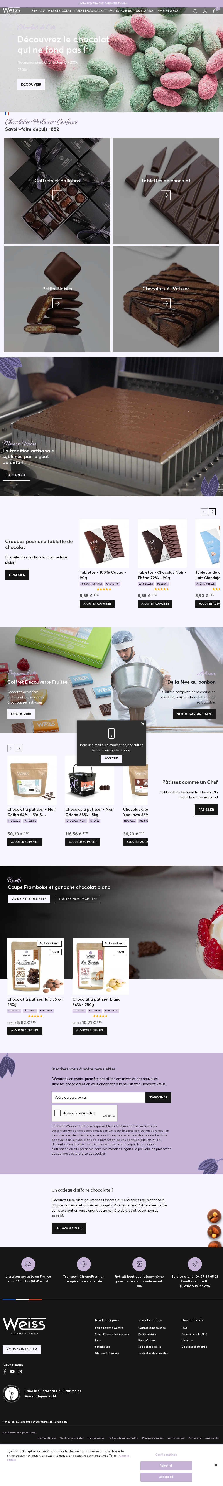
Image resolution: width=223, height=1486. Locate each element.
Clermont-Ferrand (107, 1353)
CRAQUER (17, 575)
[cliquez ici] (148, 1139)
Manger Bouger (96, 1438)
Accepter (111, 758)
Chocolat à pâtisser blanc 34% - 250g (96, 1002)
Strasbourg (102, 1347)
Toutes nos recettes (77, 899)
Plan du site (194, 1438)
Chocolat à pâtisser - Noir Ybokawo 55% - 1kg (147, 812)
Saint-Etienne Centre (109, 1328)
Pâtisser (206, 810)
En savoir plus (69, 1228)
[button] (195, 10)
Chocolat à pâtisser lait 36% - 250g (35, 1002)
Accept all (166, 1477)
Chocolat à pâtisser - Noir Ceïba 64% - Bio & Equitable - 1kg (31, 813)
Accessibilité (212, 1438)
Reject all (166, 1465)
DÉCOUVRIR (31, 84)
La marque (16, 475)
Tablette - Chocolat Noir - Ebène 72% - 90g (162, 575)
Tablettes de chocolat (153, 1353)
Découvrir (21, 714)
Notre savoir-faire (194, 714)
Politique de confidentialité (123, 1438)
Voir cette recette (29, 899)
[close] (216, 1465)
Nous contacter (21, 1349)
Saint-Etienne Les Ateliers (112, 1334)
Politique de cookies (152, 1438)
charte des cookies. (92, 1153)
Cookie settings (176, 1438)
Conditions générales (71, 1438)
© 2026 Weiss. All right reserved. (19, 1433)
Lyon (98, 1340)
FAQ (184, 1328)
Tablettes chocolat (90, 11)
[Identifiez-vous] (205, 10)
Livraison (187, 1340)
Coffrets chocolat (55, 11)
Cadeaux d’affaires (194, 1347)
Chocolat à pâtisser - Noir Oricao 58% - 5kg (89, 812)
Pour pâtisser (144, 11)
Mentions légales (46, 1438)
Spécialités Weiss (149, 1347)
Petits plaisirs (120, 11)
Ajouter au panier (97, 603)
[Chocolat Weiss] (11, 10)
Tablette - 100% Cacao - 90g (103, 575)
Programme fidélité (195, 1334)
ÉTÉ (34, 11)
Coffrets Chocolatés (152, 1328)
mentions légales (120, 1149)
